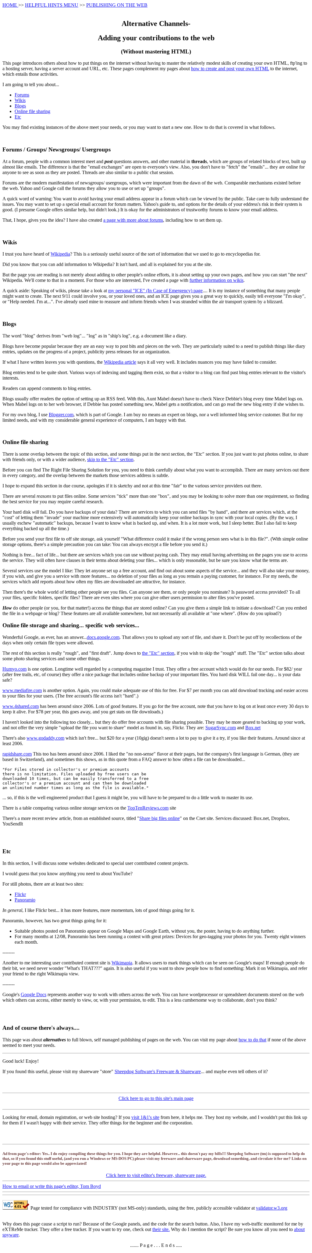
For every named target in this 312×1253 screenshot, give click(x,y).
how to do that (252, 1039)
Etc (18, 116)
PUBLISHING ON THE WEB (116, 5)
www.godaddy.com (45, 738)
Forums (22, 94)
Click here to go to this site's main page (156, 1098)
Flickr (20, 894)
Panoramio (25, 899)
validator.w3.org (271, 1208)
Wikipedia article (120, 362)
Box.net (253, 727)
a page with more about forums (133, 220)
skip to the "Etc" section (110, 459)
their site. (161, 1229)
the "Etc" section (158, 653)
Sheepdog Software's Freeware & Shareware (158, 1071)
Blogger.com (61, 414)
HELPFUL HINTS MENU (51, 5)
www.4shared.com (20, 706)
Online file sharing (32, 111)
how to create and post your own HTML (230, 68)
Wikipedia (60, 254)
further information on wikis (216, 280)
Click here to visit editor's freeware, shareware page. (156, 1175)
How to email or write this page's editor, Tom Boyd (51, 1186)
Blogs (20, 105)
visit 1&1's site (145, 1117)
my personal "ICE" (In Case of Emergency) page (155, 290)
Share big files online (159, 818)
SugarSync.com (220, 727)
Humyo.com (14, 669)
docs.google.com (103, 637)
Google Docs (33, 994)
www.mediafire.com (22, 690)
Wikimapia (122, 962)
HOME (10, 5)
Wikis (20, 100)
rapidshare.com (17, 753)
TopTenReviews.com (147, 807)
